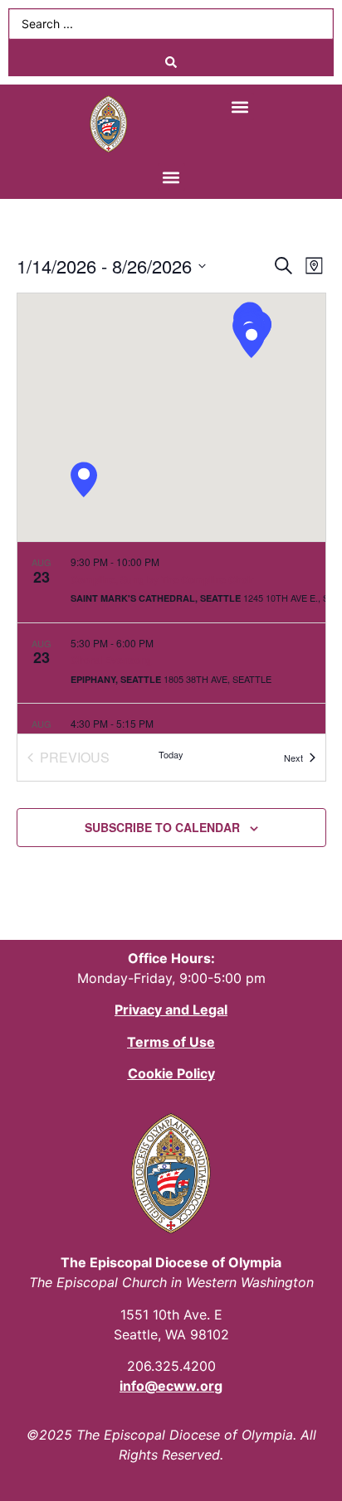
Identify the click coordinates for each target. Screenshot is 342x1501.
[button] (240, 106)
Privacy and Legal (171, 1009)
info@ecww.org (171, 1386)
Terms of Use (171, 1042)
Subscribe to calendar (162, 827)
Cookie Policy (171, 1073)
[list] (171, 637)
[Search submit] (171, 62)
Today (171, 754)
